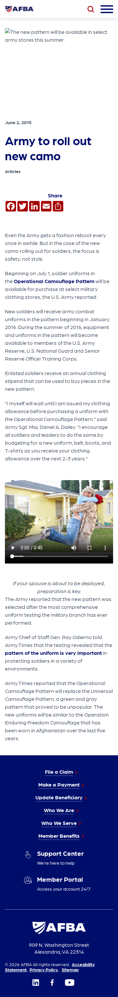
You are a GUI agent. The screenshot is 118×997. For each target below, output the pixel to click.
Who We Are (59, 810)
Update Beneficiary (59, 797)
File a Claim (59, 771)
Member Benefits (59, 835)
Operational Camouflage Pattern (54, 281)
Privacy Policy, (44, 969)
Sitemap (70, 969)
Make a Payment (59, 784)
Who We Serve (59, 823)
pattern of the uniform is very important (53, 653)
